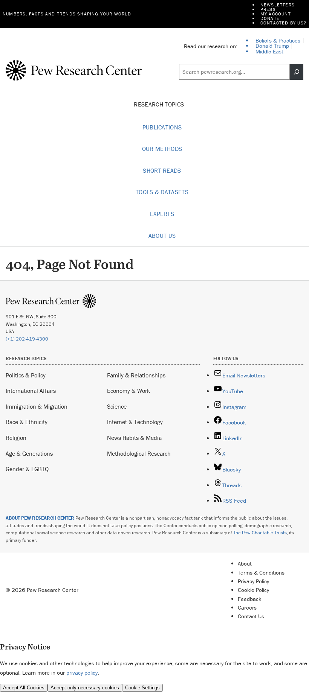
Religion (16, 437)
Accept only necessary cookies (84, 687)
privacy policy (82, 672)
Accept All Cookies (23, 687)
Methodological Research (139, 453)
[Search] (296, 72)
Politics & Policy (26, 375)
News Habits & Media (134, 437)
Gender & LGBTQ (27, 469)
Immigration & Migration (36, 406)
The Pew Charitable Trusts (260, 532)
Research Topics (159, 104)
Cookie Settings (142, 687)
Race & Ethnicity (26, 422)
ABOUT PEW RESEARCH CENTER (40, 518)
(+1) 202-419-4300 (27, 339)
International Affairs (31, 390)
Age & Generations (29, 453)
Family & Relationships (136, 375)
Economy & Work (128, 390)
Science (117, 406)
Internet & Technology (135, 422)
